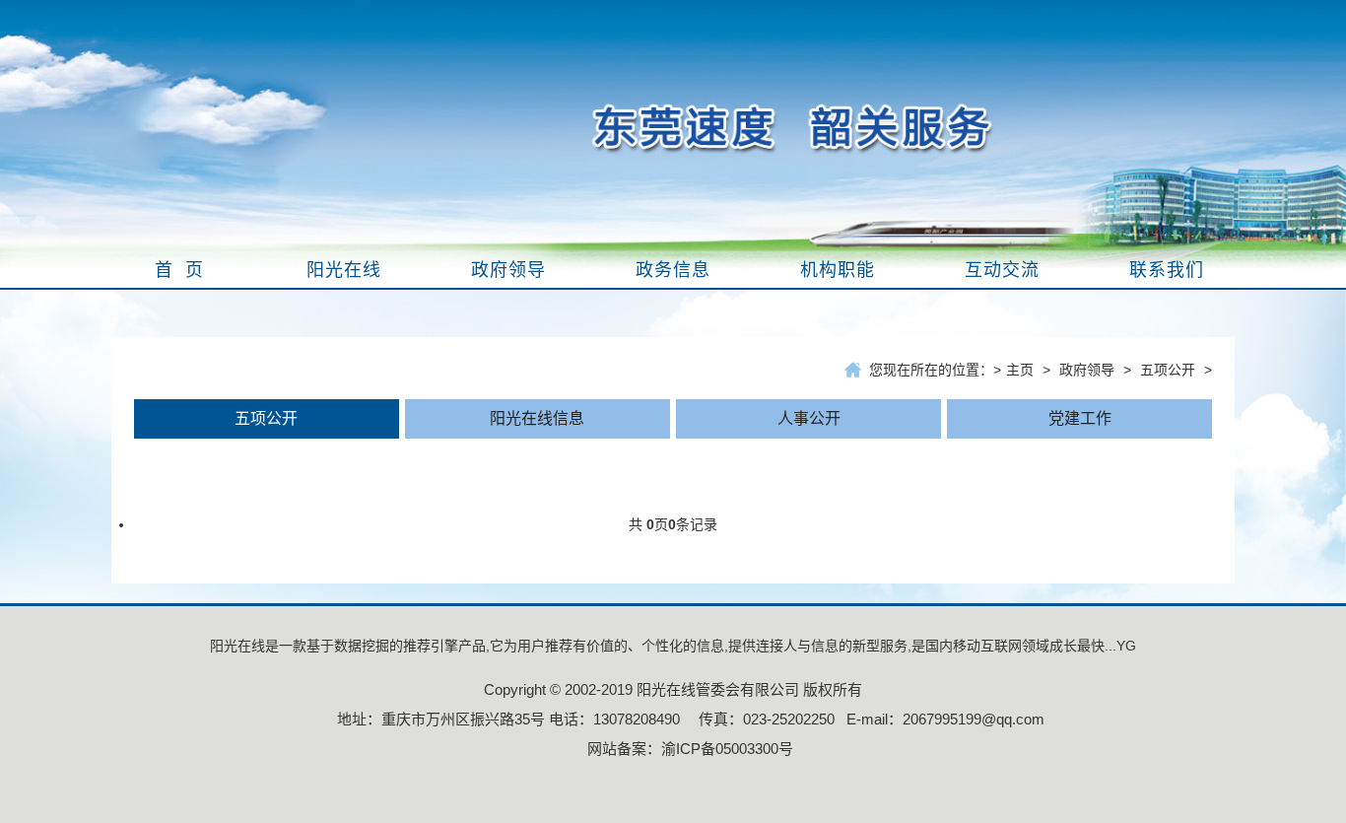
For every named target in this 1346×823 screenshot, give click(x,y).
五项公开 (1167, 369)
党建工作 (1079, 418)
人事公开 (809, 418)
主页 (1020, 369)
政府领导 (1086, 369)
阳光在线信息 (537, 418)
